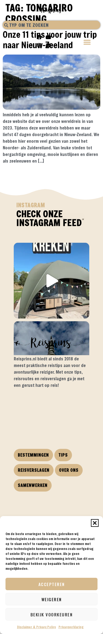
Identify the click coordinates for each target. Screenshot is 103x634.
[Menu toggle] (87, 42)
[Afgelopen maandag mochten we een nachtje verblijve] (51, 281)
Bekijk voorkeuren (51, 614)
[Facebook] (39, 37)
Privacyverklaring (71, 627)
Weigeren (51, 599)
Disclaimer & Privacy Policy (36, 627)
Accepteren (51, 584)
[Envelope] (48, 45)
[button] (95, 523)
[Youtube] (48, 37)
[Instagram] (39, 45)
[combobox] (51, 25)
